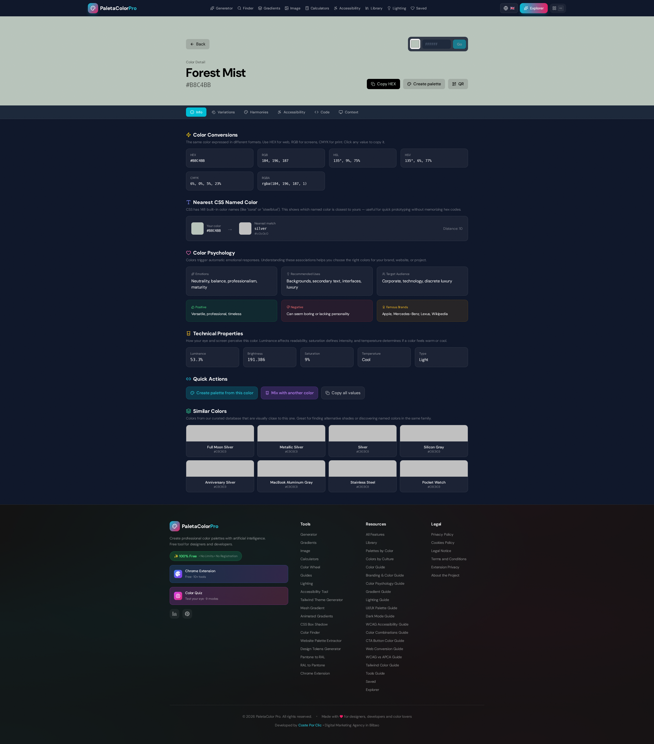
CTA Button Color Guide (385, 640)
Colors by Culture (380, 559)
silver (260, 228)
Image (305, 550)
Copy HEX (386, 84)
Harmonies (259, 112)
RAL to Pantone (312, 665)
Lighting (306, 583)
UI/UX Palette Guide (381, 608)
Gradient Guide (378, 591)
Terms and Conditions (448, 559)
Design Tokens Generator (320, 648)
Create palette (427, 84)
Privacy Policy (442, 534)
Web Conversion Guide (384, 648)
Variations (226, 112)
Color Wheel (310, 567)
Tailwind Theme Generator (321, 599)
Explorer (372, 689)
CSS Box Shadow (314, 624)
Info (199, 112)
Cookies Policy (442, 542)
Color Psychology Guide (385, 583)
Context (351, 112)
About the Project (445, 575)
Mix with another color (292, 392)
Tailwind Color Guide (382, 665)
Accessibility (294, 112)
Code (325, 112)
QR (461, 84)
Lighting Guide (377, 599)
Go (459, 44)
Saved (371, 681)
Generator (308, 534)
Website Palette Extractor (321, 640)
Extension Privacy (445, 567)
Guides (306, 575)
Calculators (309, 559)
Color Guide (375, 567)
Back (200, 44)
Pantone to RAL (312, 657)
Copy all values (346, 392)
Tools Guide (375, 673)
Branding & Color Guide (385, 575)
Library (371, 542)
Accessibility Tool (314, 591)
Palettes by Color (379, 550)
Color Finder (310, 632)
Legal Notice (441, 550)
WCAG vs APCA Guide (384, 657)
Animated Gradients (316, 616)
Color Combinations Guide (387, 632)
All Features (375, 534)
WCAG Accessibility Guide (387, 624)
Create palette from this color (224, 392)
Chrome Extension (315, 673)
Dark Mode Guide (380, 616)
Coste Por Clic (310, 725)
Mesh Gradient (312, 608)
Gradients (308, 542)
